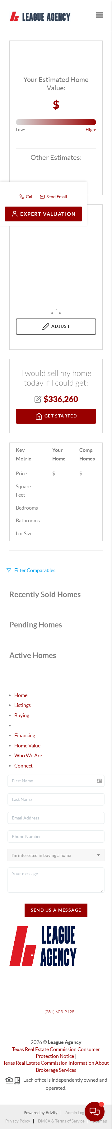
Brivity (52, 1112)
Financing (24, 735)
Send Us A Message (56, 910)
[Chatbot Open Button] (95, 1112)
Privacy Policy (17, 1121)
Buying (21, 715)
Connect (23, 765)
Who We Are (28, 755)
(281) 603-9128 (59, 1011)
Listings (22, 705)
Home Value (27, 745)
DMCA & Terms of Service (61, 1121)
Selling (21, 725)
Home (20, 695)
